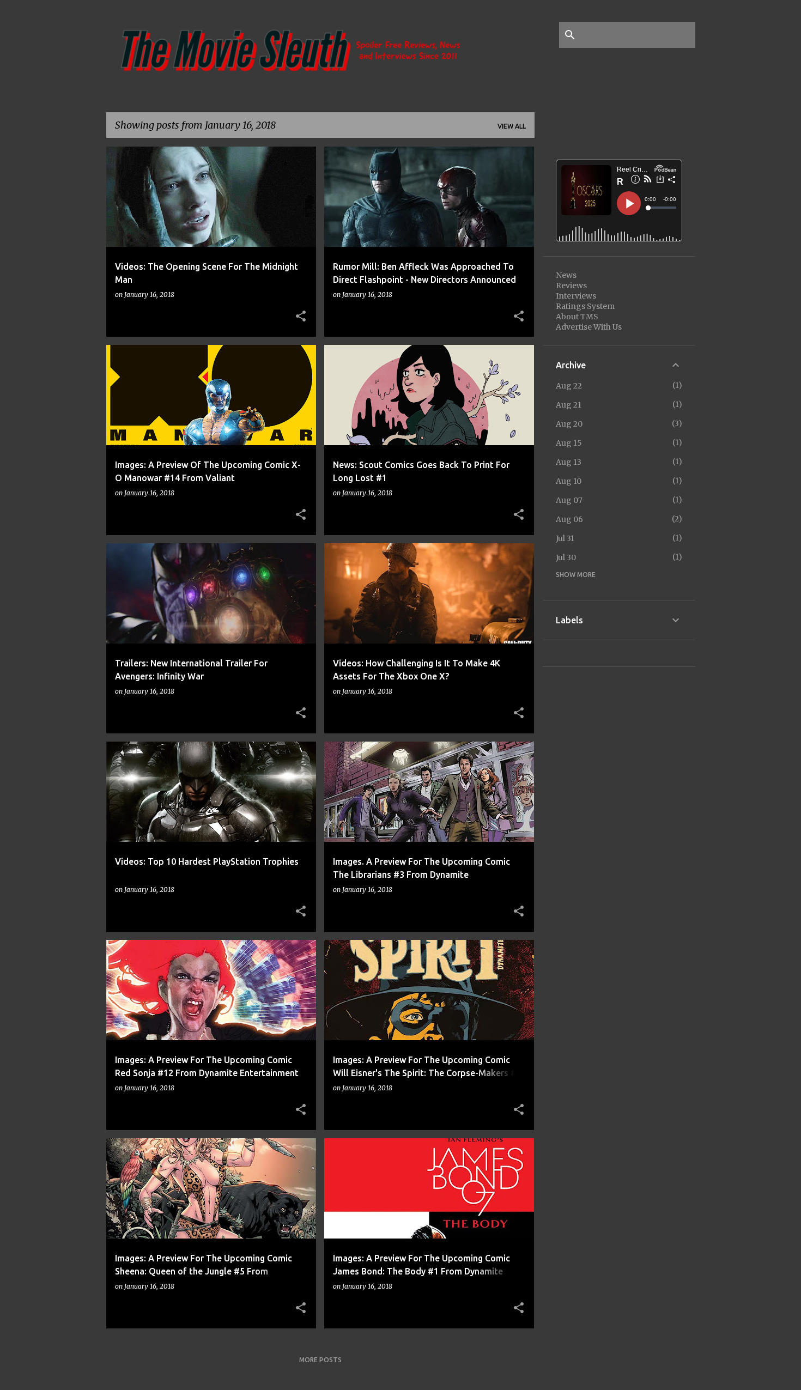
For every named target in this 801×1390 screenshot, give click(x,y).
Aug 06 (569, 519)
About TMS (577, 316)
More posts (320, 1359)
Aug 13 (568, 462)
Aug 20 (569, 424)
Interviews (576, 296)
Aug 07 (569, 500)
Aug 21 (568, 405)
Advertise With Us (589, 327)
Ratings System (585, 306)
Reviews (571, 285)
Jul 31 (565, 538)
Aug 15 (569, 443)
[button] (300, 316)
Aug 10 (568, 481)
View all (511, 126)
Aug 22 (569, 386)
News (566, 275)
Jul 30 (566, 557)
